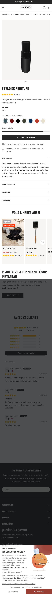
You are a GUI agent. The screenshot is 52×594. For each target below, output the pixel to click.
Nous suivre (13, 295)
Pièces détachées (21, 14)
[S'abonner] (48, 489)
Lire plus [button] (9, 407)
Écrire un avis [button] (26, 353)
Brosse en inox (31, 248)
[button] (8, 94)
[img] (10, 374)
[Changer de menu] (2, 7)
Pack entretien (9, 248)
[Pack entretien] (13, 232)
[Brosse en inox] (36, 232)
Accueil (5, 14)
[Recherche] (44, 7)
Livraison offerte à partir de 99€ (24, 144)
